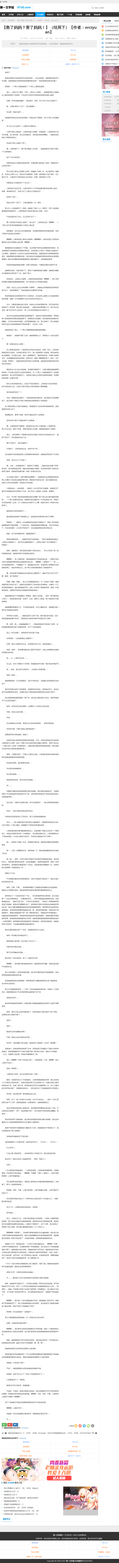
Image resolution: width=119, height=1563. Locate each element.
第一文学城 (23, 38)
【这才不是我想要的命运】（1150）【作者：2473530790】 (69, 1433)
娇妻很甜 (73, 59)
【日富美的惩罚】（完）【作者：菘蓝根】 (18, 1507)
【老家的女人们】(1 (10, 1495)
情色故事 (97, 14)
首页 (3, 14)
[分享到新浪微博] (80, 1425)
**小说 (69, 14)
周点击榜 (107, 21)
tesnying (107, 100)
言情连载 (79, 14)
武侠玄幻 (50, 14)
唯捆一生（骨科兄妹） (35, 1557)
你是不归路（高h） (26, 1456)
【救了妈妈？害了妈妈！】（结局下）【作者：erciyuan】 (38, 20)
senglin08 (107, 97)
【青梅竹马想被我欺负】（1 (13, 1504)
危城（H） (25, 64)
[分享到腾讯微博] (84, 1425)
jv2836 (107, 107)
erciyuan (15, 68)
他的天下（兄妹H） (75, 1456)
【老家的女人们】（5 (11, 1491)
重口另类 (60, 14)
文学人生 (20, 14)
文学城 (11, 14)
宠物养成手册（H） (75, 1451)
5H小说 (73, 55)
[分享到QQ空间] (76, 1425)
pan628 (108, 110)
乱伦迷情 (40, 14)
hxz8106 (107, 104)
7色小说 (73, 50)
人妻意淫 (30, 14)
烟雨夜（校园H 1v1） (73, 64)
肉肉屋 (88, 14)
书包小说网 (25, 59)
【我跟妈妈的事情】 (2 (11, 1501)
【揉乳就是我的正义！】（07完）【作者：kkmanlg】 (26, 1433)
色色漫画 (25, 55)
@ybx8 (73, 38)
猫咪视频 (25, 50)
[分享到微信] (88, 1425)
